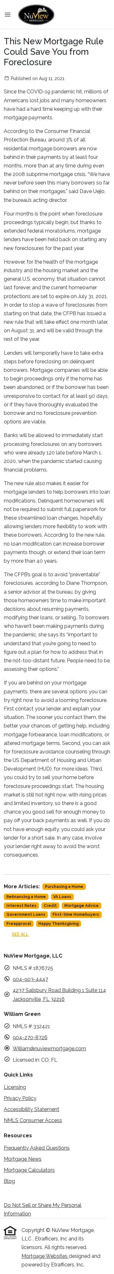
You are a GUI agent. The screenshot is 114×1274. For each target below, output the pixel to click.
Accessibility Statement (31, 1109)
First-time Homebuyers (76, 914)
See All (20, 934)
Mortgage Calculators (29, 1170)
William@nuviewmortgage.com (49, 1049)
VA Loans (62, 897)
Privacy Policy (20, 1098)
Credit (50, 905)
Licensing (15, 1087)
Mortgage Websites (45, 1256)
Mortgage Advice (81, 905)
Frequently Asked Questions (37, 1148)
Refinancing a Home (26, 897)
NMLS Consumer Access (33, 1120)
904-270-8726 (30, 1037)
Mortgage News (22, 1159)
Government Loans (25, 914)
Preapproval (18, 923)
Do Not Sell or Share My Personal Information (42, 1209)
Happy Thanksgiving (58, 923)
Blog (9, 1181)
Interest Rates (21, 905)
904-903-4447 (30, 979)
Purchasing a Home (64, 886)
